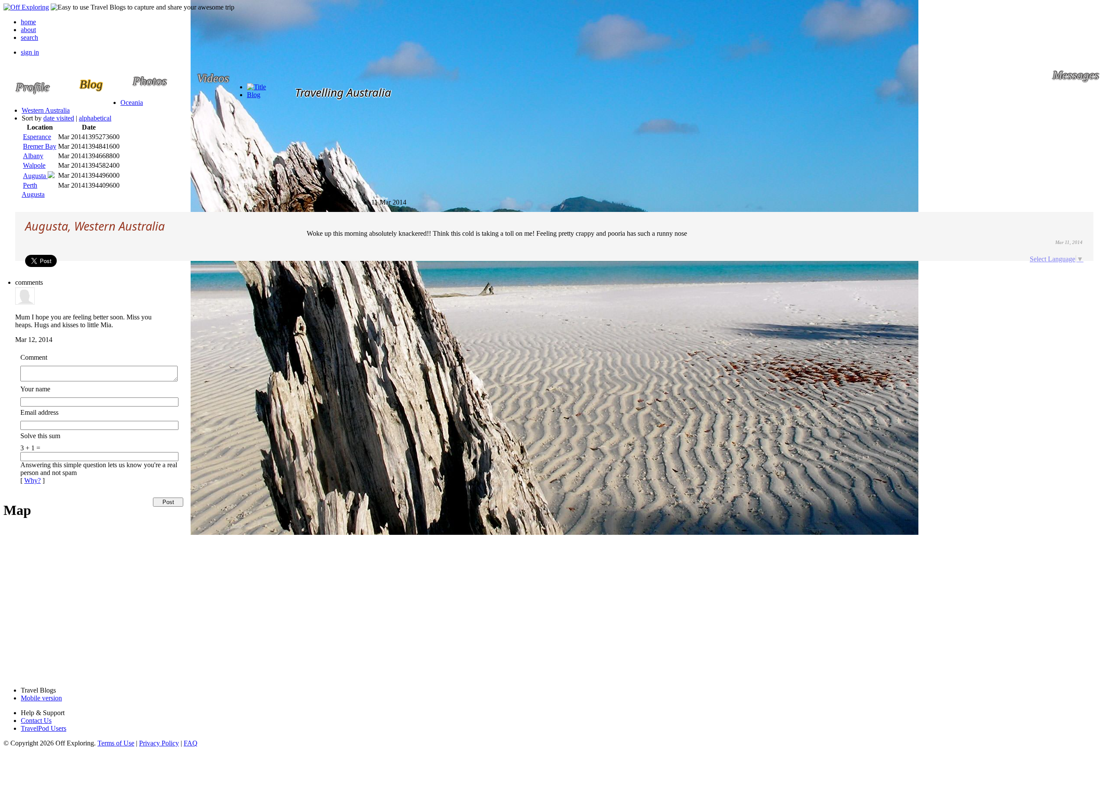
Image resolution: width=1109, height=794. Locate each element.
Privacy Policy (159, 743)
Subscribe (378, 198)
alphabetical (95, 118)
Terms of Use (115, 743)
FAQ (191, 743)
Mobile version (41, 698)
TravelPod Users (43, 728)
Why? (32, 480)
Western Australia (46, 110)
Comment (33, 357)
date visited (58, 118)
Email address (39, 412)
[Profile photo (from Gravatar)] (25, 302)
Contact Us (36, 720)
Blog (253, 94)
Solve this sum (40, 435)
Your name (35, 389)
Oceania (131, 102)
